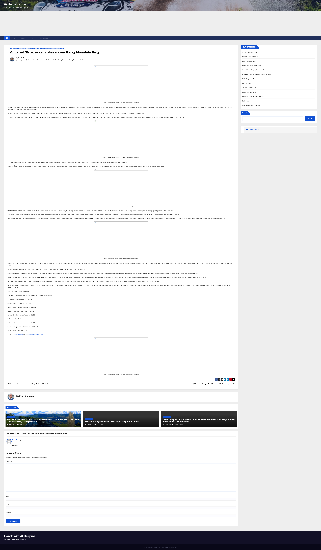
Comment (9, 461)
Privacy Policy (44, 38)
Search (244, 113)
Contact (32, 38)
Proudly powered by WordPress (152, 547)
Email (7, 504)
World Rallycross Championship (252, 105)
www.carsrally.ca (18, 334)
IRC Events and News (249, 92)
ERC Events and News (249, 61)
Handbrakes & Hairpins (15, 4)
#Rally (55, 60)
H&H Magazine (254, 129)
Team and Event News (35, 48)
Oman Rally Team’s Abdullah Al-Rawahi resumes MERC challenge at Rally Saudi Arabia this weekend (199, 420)
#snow (84, 60)
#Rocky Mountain (62, 60)
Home (13, 38)
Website (8, 512)
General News (14, 48)
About (22, 38)
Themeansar (173, 547)
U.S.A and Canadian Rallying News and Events (52, 48)
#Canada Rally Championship (37, 60)
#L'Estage (49, 60)
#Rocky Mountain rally (75, 60)
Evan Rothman (22, 58)
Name (7, 496)
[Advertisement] (160, 23)
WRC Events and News (249, 52)
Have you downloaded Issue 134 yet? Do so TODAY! (28, 384)
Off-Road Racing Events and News (253, 96)
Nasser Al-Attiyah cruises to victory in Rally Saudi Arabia (112, 421)
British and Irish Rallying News (251, 65)
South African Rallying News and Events (254, 70)
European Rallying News (250, 56)
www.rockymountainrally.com (34, 334)
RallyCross (245, 101)
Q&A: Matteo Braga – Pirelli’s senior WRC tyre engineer (212, 384)
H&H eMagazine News (24, 48)
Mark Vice (15, 440)
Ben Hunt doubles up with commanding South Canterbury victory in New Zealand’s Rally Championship (43, 420)
